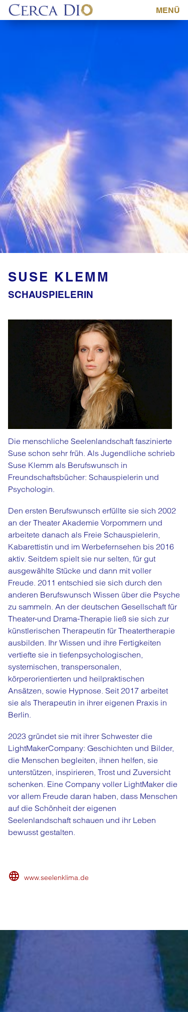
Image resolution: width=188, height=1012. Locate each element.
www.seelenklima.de (56, 877)
